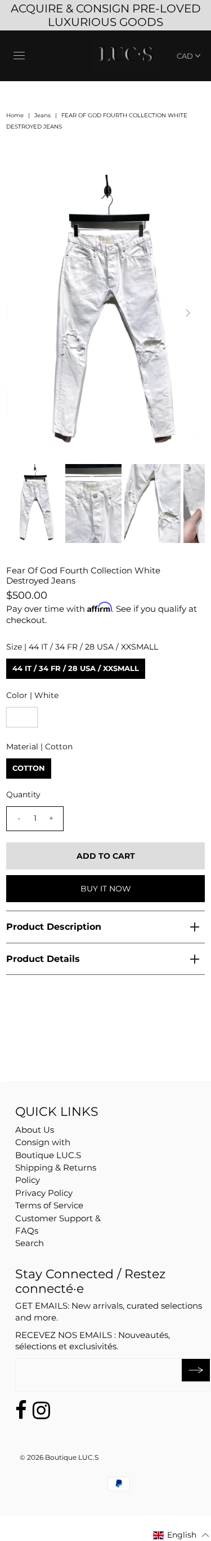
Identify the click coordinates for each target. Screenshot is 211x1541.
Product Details (43, 958)
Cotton (28, 767)
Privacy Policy (44, 1192)
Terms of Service (49, 1205)
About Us (34, 1129)
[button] (181, 1535)
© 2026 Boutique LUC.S (59, 1457)
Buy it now (105, 889)
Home (15, 115)
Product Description (53, 926)
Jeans (42, 115)
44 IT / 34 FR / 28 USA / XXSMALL (75, 668)
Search (29, 1243)
